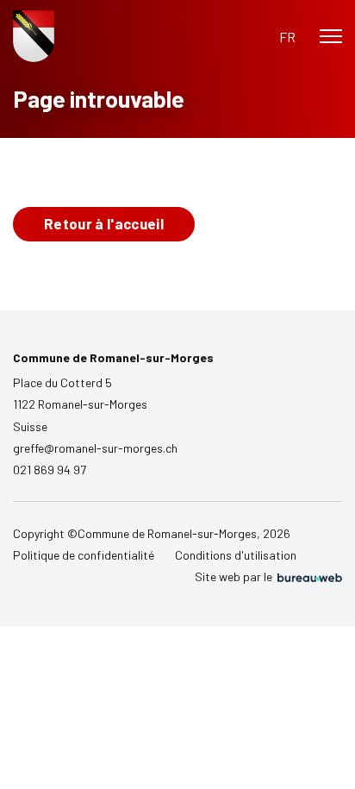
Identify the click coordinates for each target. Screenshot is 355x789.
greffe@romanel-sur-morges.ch (95, 448)
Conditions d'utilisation (235, 555)
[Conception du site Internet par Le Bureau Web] (308, 577)
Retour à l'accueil (104, 223)
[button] (287, 37)
